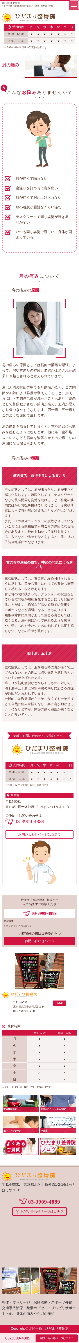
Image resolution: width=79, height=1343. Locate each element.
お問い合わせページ (39, 941)
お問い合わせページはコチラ (57, 1338)
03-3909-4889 (17, 1338)
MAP (61, 1003)
